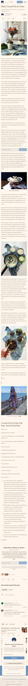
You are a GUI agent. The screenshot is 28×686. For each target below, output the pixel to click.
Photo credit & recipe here (14, 190)
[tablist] (7, 589)
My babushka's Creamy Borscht (10, 628)
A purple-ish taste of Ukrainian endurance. (8, 630)
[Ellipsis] (26, 603)
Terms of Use (21, 566)
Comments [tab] (4, 589)
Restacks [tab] (11, 589)
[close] (24, 638)
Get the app (19, 681)
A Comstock (7, 610)
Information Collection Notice (15, 567)
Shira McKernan (8, 603)
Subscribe (19, 2)
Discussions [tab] (12, 624)
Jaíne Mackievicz (8, 13)
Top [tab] (3, 624)
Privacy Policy (16, 669)
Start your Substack (11, 681)
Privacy (14, 679)
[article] (14, 631)
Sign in (25, 2)
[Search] (25, 624)
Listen (24, 14)
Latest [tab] (6, 624)
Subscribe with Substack (15, 663)
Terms (17, 679)
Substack (8, 684)
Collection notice (22, 679)
